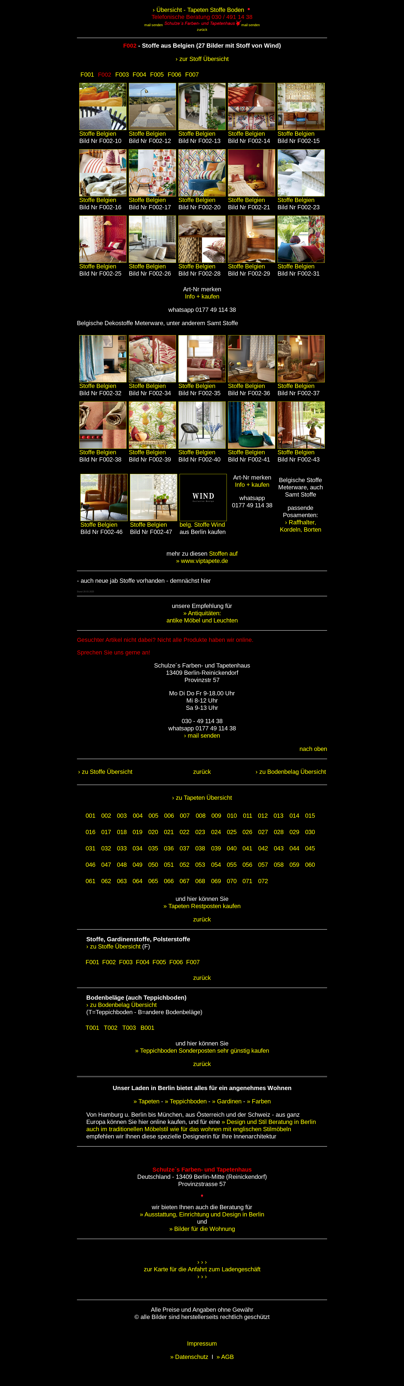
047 (106, 864)
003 (122, 815)
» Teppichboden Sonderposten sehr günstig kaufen (202, 1050)
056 (247, 864)
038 (200, 848)
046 (90, 864)
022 (184, 831)
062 (106, 881)
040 (232, 848)
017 (106, 831)
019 (137, 831)
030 (310, 831)
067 (184, 881)
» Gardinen (227, 1101)
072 (263, 881)
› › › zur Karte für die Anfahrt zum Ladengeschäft (202, 1265)
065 (153, 881)
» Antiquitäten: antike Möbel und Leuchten (202, 617)
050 (153, 864)
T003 (129, 1027)
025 (232, 831)
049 (137, 864)
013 (278, 815)
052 (184, 864)
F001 (87, 74)
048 (122, 864)
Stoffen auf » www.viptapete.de (207, 557)
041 (247, 848)
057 (263, 864)
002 (106, 815)
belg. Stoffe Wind (202, 524)
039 (216, 848)
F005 (157, 74)
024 (216, 831)
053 (200, 864)
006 (169, 815)
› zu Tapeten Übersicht (202, 797)
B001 (147, 1027)
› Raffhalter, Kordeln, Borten (300, 526)
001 (90, 815)
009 (216, 815)
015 (310, 815)
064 (137, 881)
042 (263, 848)
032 (106, 848)
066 (169, 881)
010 (232, 815)
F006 (174, 74)
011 (247, 815)
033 (122, 848)
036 (169, 848)
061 (90, 881)
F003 (122, 74)
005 (153, 815)
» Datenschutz (190, 1356)
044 (294, 848)
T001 (92, 1027)
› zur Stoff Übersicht (202, 58)
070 (232, 881)
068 (200, 881)
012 (263, 815)
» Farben (259, 1101)
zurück (202, 30)
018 (122, 831)
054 (216, 864)
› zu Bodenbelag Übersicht (291, 771)
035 (153, 848)
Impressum (202, 1343)
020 (153, 831)
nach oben (313, 748)
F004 (139, 74)
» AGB (225, 1356)
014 (294, 815)
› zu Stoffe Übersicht (105, 771)
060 (310, 864)
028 (279, 831)
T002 (110, 1027)
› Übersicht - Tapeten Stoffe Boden (199, 9)
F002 (109, 962)
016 (90, 831)
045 (310, 848)
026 (247, 831)
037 (184, 848)
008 (201, 815)
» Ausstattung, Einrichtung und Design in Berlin (202, 1214)
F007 (192, 74)
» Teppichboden (186, 1101)
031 (90, 848)
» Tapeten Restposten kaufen (202, 906)
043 (279, 848)
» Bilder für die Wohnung (202, 1228)
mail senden (153, 25)
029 (294, 831)
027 (263, 831)
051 (169, 864)
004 (138, 815)
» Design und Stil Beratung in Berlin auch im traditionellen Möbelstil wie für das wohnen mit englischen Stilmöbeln (201, 1125)
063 (122, 881)
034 (137, 848)
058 (279, 864)
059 (294, 864)
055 (232, 864)
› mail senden (202, 735)
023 (200, 831)
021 (169, 831)
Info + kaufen (202, 296)
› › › (202, 1276)
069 (216, 881)
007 (185, 815)
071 (247, 881)
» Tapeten (146, 1101)
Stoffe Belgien (97, 133)
